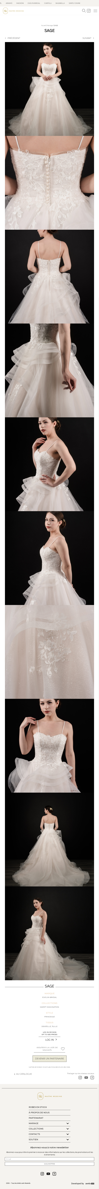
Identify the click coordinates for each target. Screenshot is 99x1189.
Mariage (50, 25)
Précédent (14, 38)
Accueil (43, 25)
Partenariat (36, 1118)
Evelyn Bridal (34, 3)
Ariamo (9, 3)
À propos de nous (39, 1112)
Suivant (87, 38)
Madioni (20, 3)
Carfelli (48, 3)
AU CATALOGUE (24, 1074)
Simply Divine (74, 3)
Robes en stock (38, 1107)
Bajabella (60, 3)
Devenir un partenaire (49, 1058)
